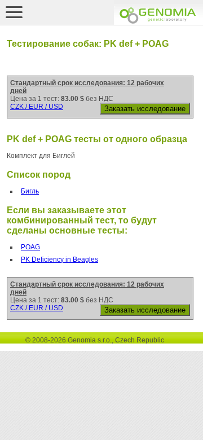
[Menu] (14, 12)
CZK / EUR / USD (36, 107)
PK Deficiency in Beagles (59, 259)
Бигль (30, 191)
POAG (30, 247)
